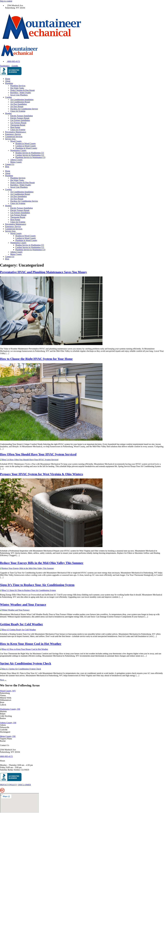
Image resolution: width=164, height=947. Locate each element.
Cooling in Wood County (25, 146)
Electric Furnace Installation (21, 116)
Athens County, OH (8, 723)
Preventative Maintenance (15, 132)
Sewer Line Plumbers (19, 95)
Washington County (18, 150)
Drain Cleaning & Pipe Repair (22, 90)
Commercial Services (13, 136)
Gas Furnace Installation (20, 120)
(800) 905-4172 (6, 756)
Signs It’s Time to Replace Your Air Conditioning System (37, 585)
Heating (8, 113)
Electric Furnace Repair (19, 118)
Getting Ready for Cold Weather (21, 624)
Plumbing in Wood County (26, 148)
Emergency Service (13, 134)
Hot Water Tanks (17, 88)
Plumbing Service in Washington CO (30, 157)
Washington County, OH (10, 709)
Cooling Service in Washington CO (29, 155)
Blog (7, 167)
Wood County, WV (8, 691)
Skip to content (6, 1)
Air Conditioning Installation (21, 99)
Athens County (16, 160)
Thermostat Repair (17, 125)
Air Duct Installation (18, 104)
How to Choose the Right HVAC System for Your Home (36, 358)
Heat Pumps (15, 127)
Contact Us (9, 164)
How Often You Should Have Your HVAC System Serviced (38, 454)
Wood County (16, 141)
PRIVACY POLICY (8, 785)
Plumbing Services (17, 86)
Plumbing (9, 83)
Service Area (10, 139)
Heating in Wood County (25, 143)
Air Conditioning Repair (20, 102)
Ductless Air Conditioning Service (24, 109)
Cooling (8, 97)
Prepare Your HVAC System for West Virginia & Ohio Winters (41, 474)
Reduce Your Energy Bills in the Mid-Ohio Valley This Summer (41, 563)
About (7, 81)
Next (3, 680)
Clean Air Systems (17, 111)
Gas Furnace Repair (18, 123)
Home (7, 79)
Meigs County (16, 162)
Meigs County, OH (8, 736)
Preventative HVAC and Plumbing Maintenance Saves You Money (43, 272)
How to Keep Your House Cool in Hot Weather (30, 643)
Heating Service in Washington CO (29, 153)
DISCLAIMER (24, 785)
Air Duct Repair (16, 106)
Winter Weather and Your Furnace (23, 604)
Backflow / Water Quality (20, 93)
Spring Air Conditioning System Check (25, 663)
